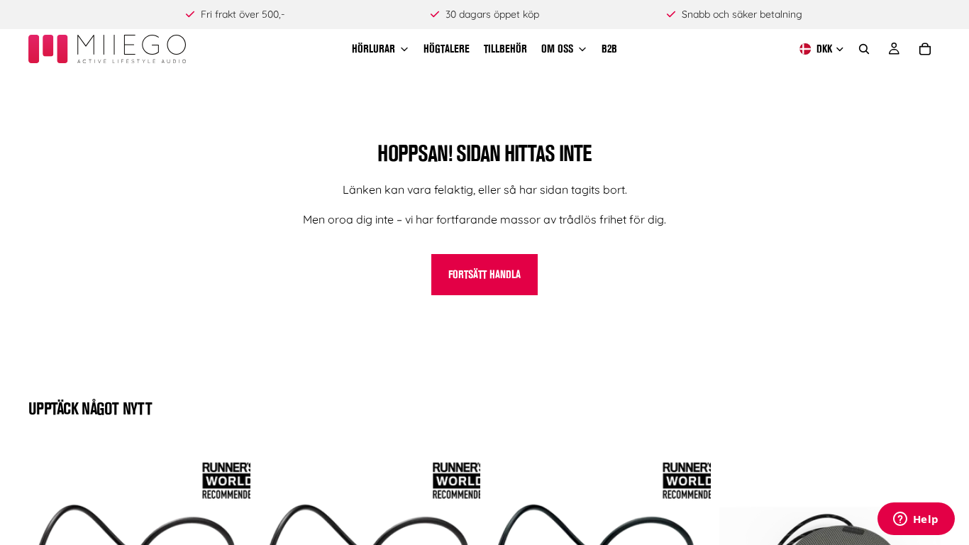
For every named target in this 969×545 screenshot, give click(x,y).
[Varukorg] (925, 49)
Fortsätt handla (484, 274)
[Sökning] (864, 49)
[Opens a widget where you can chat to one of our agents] (916, 520)
